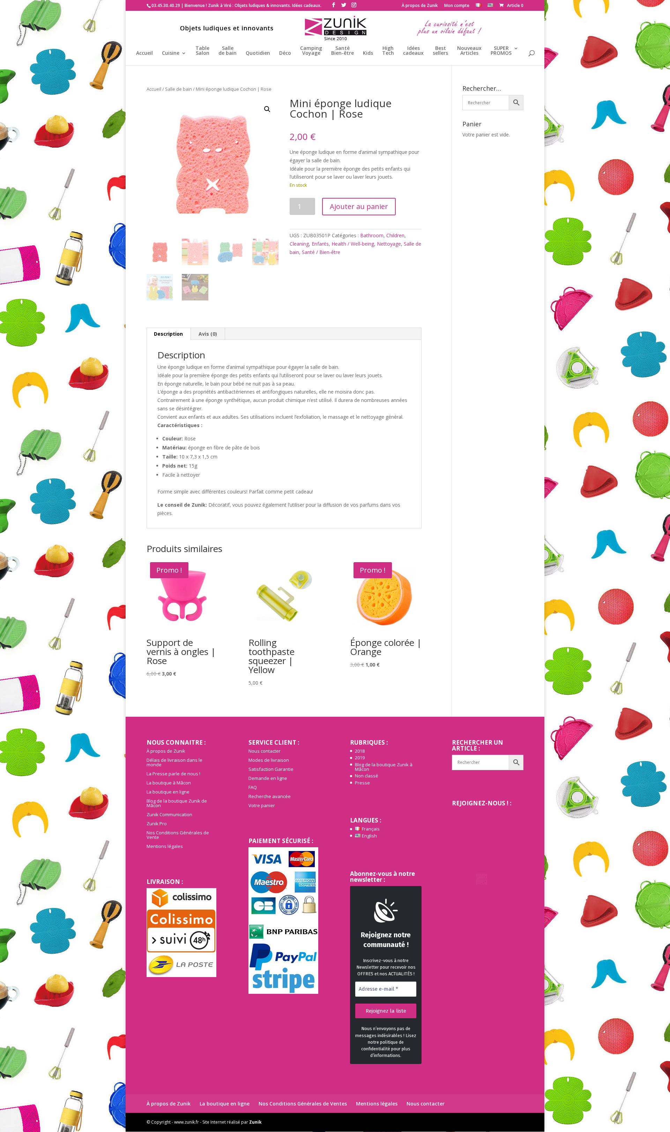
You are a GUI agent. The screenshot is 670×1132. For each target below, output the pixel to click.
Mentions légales (165, 846)
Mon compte (456, 5)
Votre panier (261, 805)
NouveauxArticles (469, 51)
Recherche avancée (269, 796)
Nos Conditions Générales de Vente (178, 834)
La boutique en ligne (168, 792)
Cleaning (299, 243)
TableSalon (202, 51)
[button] (267, 109)
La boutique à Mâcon (169, 783)
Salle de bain (178, 89)
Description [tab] (168, 333)
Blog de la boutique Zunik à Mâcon (383, 766)
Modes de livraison (268, 760)
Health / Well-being (353, 243)
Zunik (255, 1122)
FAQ (252, 787)
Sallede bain (227, 51)
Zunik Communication (169, 814)
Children (395, 235)
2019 (360, 757)
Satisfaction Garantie (270, 769)
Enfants (320, 243)
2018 (360, 751)
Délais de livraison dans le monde (174, 762)
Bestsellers (440, 51)
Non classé (366, 776)
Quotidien (258, 53)
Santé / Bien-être (321, 252)
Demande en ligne (267, 778)
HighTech (388, 51)
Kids (368, 53)
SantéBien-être (342, 51)
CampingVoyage (311, 51)
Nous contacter (264, 751)
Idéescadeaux (413, 51)
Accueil (144, 53)
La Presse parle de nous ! (173, 773)
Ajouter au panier (359, 206)
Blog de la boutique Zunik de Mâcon (177, 803)
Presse (362, 783)
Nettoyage (389, 243)
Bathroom (372, 235)
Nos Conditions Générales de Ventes (303, 1103)
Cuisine (170, 53)
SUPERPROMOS (501, 51)
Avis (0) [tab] (208, 333)
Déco (285, 53)
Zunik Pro (157, 823)
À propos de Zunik (420, 5)
